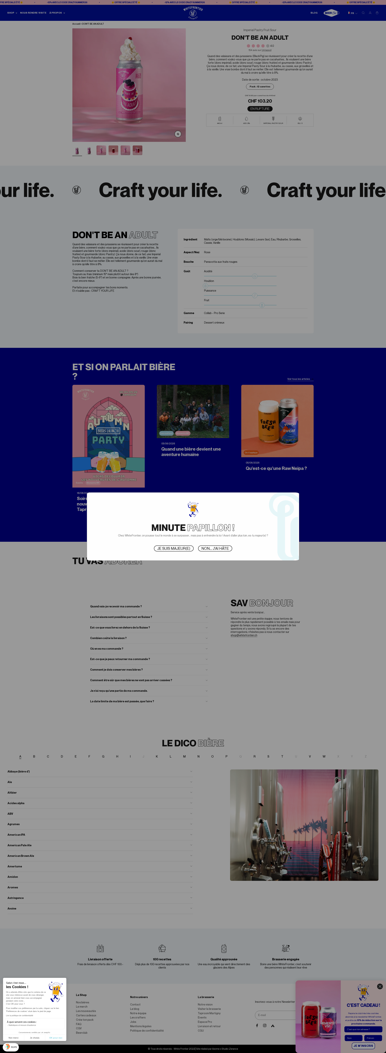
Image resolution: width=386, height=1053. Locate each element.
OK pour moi (55, 1038)
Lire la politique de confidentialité (19, 1016)
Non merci (13, 1038)
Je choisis (34, 1038)
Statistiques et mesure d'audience (22, 1025)
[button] (11, 1047)
